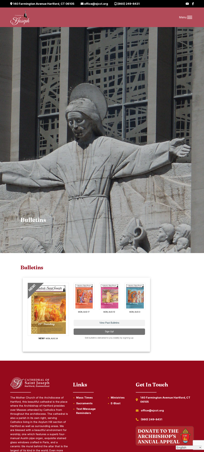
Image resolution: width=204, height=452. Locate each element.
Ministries (118, 397)
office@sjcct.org (96, 3)
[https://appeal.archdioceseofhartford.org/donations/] (165, 436)
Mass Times (84, 397)
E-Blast (115, 403)
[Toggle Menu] (189, 17)
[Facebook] (193, 4)
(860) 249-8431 (128, 3)
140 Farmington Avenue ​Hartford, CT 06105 (43, 3)
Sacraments (84, 403)
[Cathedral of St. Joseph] (20, 17)
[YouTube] (187, 4)
